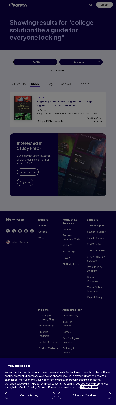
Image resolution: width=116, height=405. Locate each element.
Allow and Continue (84, 395)
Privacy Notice (89, 387)
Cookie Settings (30, 395)
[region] (58, 381)
